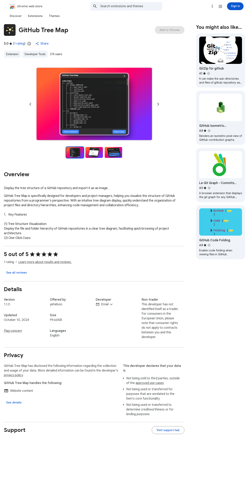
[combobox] (131, 6)
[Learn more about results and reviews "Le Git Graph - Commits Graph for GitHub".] (209, 188)
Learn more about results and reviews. (45, 262)
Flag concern (13, 331)
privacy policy (13, 375)
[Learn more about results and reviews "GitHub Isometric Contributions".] (209, 130)
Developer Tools (35, 54)
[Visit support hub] (168, 430)
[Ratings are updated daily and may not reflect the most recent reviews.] (29, 44)
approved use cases (150, 383)
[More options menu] (212, 6)
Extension (12, 54)
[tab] (16, 15)
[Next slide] (158, 104)
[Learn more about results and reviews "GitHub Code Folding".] (209, 245)
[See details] (14, 402)
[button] (220, 6)
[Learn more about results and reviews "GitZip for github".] (208, 73)
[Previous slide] (30, 104)
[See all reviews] (16, 272)
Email (105, 304)
